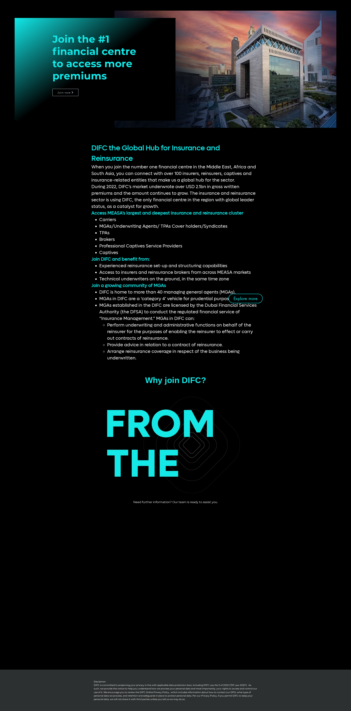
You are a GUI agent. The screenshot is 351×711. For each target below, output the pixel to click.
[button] (260, 489)
